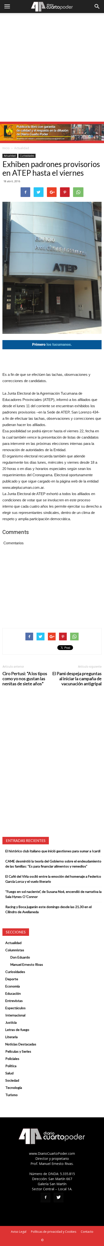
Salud (9, 1073)
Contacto (87, 1232)
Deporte (11, 979)
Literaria (11, 1037)
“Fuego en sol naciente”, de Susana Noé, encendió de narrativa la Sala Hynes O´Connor (53, 894)
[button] (97, 6)
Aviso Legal (18, 1232)
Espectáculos (15, 1008)
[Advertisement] (52, 67)
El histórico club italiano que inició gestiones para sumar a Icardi (52, 851)
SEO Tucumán (53, 1240)
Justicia (11, 1022)
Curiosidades (27, 155)
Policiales (12, 1059)
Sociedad (12, 1080)
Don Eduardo (20, 957)
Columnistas (14, 950)
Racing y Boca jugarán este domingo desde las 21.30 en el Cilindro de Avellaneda (48, 909)
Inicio (6, 148)
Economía (12, 986)
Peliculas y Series (18, 1051)
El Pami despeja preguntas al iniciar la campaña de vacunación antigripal (77, 678)
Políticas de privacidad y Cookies (53, 1232)
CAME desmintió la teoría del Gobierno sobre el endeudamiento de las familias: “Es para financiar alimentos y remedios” (53, 863)
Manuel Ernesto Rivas (26, 964)
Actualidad (21, 148)
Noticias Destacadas (20, 1044)
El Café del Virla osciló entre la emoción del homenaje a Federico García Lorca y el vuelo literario (53, 878)
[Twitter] (58, 1197)
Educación (13, 993)
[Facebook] (45, 1197)
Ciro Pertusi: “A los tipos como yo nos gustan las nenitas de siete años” (24, 678)
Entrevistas (14, 1001)
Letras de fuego (17, 1030)
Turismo (11, 1095)
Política (10, 1066)
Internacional (15, 1015)
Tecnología (13, 1087)
